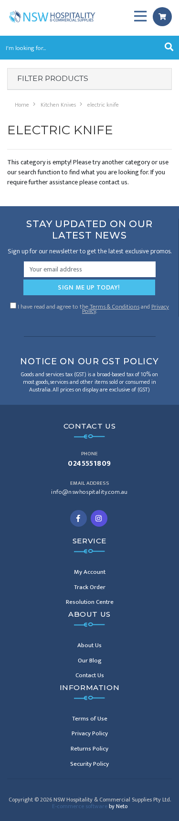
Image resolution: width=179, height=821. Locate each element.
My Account (89, 572)
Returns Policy (89, 748)
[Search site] (169, 48)
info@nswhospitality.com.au (89, 492)
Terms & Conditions (114, 306)
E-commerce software (89, 806)
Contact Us (89, 675)
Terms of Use (89, 718)
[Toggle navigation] (140, 16)
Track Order (89, 587)
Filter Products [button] (52, 78)
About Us (89, 645)
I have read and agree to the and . (92, 307)
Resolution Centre (90, 602)
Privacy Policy (90, 733)
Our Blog (90, 660)
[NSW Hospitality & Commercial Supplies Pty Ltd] (52, 15)
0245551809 (89, 464)
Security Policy (89, 764)
